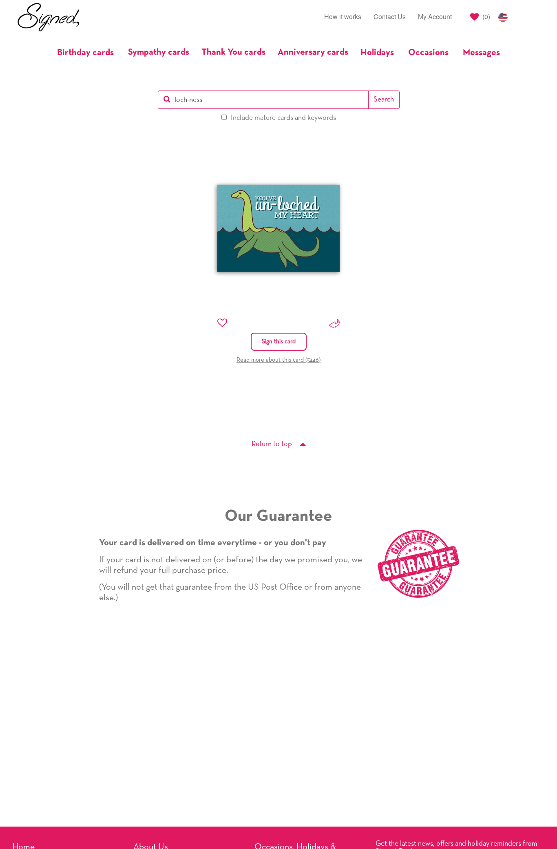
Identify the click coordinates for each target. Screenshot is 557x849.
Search (384, 99)
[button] (89, 52)
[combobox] (263, 100)
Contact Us (390, 16)
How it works (342, 16)
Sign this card (279, 341)
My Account (435, 16)
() (485, 16)
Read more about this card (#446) (278, 360)
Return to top (272, 444)
